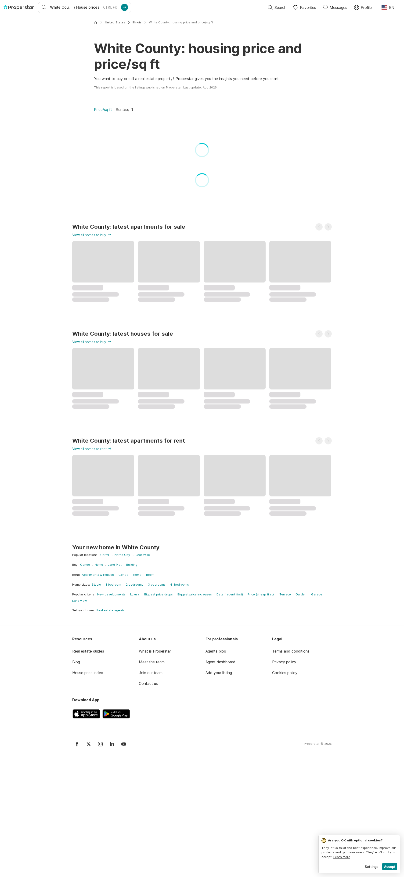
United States (115, 22)
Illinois (137, 22)
